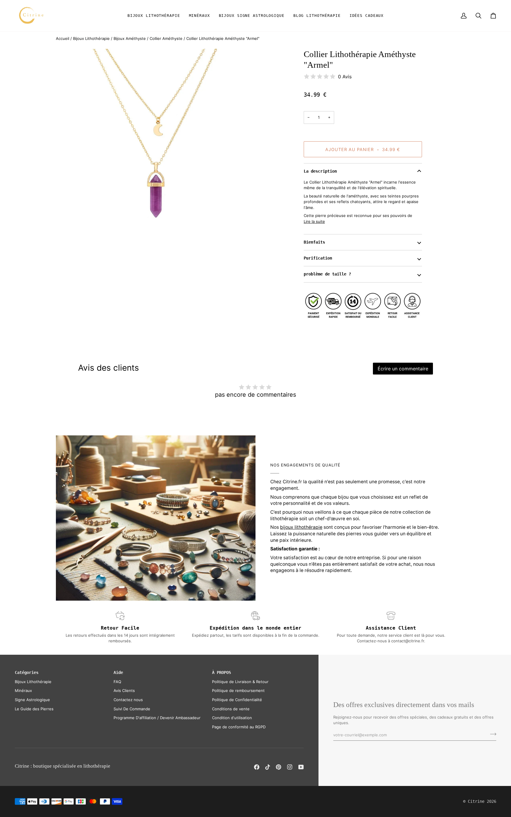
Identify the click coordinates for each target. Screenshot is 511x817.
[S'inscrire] (491, 734)
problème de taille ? (327, 274)
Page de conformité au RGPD (239, 726)
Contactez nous (128, 699)
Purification (318, 258)
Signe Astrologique (32, 699)
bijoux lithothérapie (301, 527)
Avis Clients (124, 690)
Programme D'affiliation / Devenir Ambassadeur (157, 717)
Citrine (476, 801)
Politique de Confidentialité (237, 699)
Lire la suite (314, 221)
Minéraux (23, 690)
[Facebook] (256, 767)
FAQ (117, 681)
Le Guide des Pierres (34, 708)
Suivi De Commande (132, 708)
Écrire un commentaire (403, 369)
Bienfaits (314, 242)
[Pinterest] (278, 767)
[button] (154, 15)
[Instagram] (289, 767)
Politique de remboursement (238, 690)
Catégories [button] (26, 672)
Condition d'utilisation (232, 717)
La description (320, 171)
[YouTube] (301, 767)
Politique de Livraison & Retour (240, 681)
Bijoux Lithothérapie (33, 681)
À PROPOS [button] (221, 672)
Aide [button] (118, 672)
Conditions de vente (231, 708)
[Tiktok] (267, 767)
